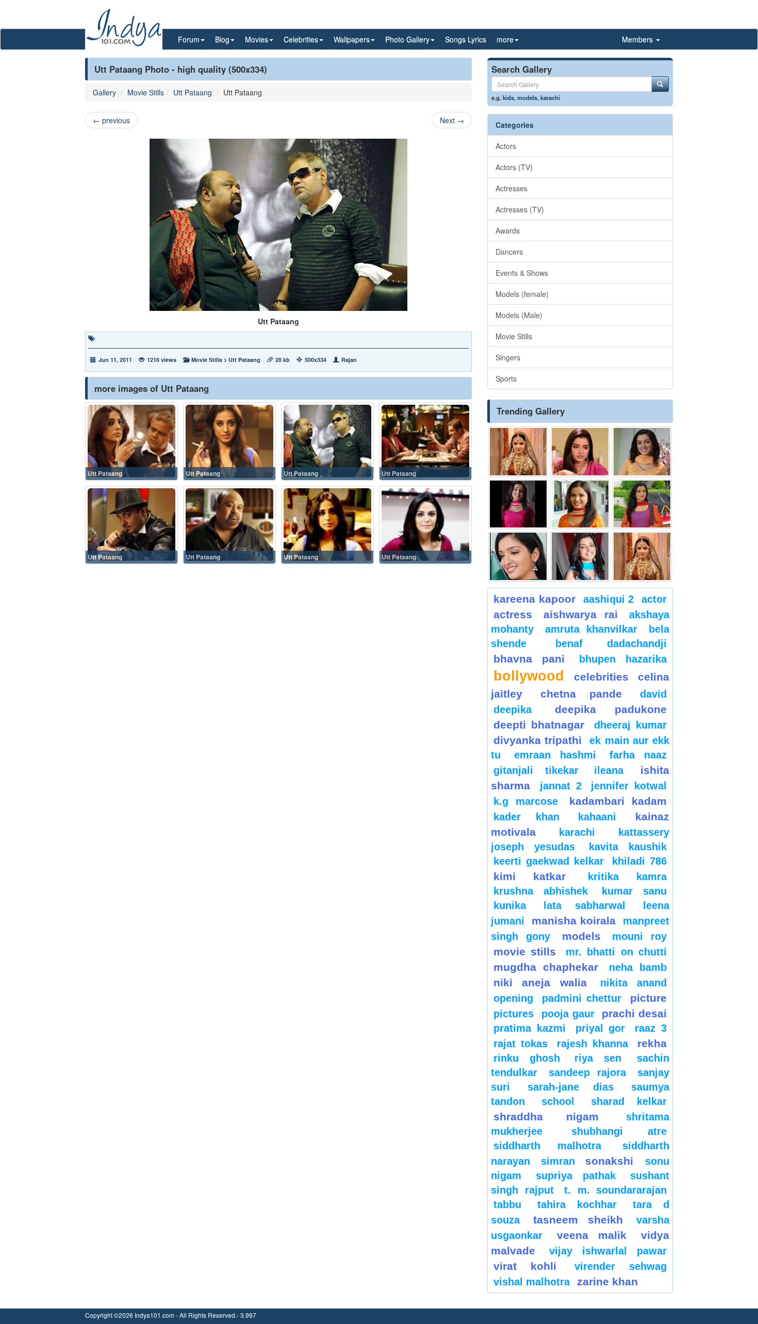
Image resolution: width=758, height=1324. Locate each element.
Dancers (509, 251)
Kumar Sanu (634, 891)
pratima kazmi (529, 1028)
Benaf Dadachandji (611, 643)
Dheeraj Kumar (630, 725)
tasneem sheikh (577, 1220)
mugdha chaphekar (545, 967)
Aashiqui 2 (608, 599)
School (557, 1101)
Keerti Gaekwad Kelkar (548, 861)
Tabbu (507, 1204)
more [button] (505, 39)
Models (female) (522, 294)
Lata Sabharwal (584, 905)
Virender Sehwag (620, 1266)
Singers (508, 357)
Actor (654, 599)
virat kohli (524, 1266)
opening (513, 998)
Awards (508, 230)
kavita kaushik (628, 846)
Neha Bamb (638, 967)
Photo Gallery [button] (407, 39)
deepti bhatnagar (538, 725)
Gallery (104, 92)
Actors (506, 146)
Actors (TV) (514, 167)
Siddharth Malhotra (547, 1145)
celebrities (601, 677)
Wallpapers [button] (352, 39)
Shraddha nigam (546, 1116)
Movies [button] (256, 39)
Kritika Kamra (627, 876)
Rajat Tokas (520, 1043)
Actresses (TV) (520, 209)
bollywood (528, 676)
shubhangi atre (619, 1131)
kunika (509, 905)
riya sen (603, 1058)
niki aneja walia (540, 982)
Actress (512, 614)
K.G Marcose (525, 801)
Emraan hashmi (555, 754)
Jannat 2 (561, 785)
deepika (512, 709)
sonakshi (612, 1161)
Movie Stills (145, 92)
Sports (506, 378)
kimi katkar (529, 876)
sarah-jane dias (570, 1087)
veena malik (592, 1235)
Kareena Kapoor (534, 599)
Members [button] (638, 39)
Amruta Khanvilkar (591, 629)
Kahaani (597, 816)
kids (508, 97)
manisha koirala (573, 920)
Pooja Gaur (568, 1013)
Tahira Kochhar (577, 1204)
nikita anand (633, 982)
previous (111, 120)
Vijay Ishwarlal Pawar (608, 1250)
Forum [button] (189, 39)
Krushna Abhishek (540, 891)
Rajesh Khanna (592, 1043)
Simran (558, 1161)
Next (452, 120)
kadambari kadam (618, 801)
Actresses (512, 188)
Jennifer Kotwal (629, 785)
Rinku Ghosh (526, 1058)
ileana (614, 770)
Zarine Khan (607, 1281)
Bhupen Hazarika (623, 659)
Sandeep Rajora (587, 1072)
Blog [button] (222, 39)
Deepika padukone (611, 709)
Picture (648, 998)
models (527, 97)
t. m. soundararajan (615, 1190)
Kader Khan (526, 816)
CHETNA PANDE (581, 694)
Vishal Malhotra (531, 1281)
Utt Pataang (192, 92)
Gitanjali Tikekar (536, 770)
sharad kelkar (629, 1101)
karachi (550, 97)
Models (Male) (519, 315)
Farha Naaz (638, 754)
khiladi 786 (639, 861)
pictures (513, 1013)
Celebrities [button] (301, 39)
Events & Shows (522, 273)
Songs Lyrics (465, 39)
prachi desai (634, 1013)
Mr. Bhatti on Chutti (616, 951)
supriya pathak (576, 1175)
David (653, 694)
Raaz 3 (651, 1028)
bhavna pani (529, 659)
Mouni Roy (639, 936)
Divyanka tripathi (537, 740)
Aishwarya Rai (580, 614)
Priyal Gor (600, 1028)
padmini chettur (581, 998)
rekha (652, 1043)
